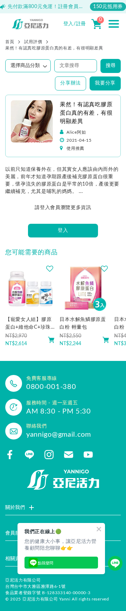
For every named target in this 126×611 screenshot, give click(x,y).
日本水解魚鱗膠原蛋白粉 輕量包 (82, 323)
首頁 (9, 42)
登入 (63, 230)
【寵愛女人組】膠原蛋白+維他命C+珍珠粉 (28, 324)
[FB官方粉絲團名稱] (9, 454)
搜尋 (110, 65)
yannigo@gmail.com (58, 434)
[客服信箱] (68, 454)
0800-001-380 (51, 386)
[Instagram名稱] (49, 454)
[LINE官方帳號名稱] (29, 454)
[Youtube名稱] (88, 454)
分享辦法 (70, 83)
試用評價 (33, 42)
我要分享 (105, 83)
